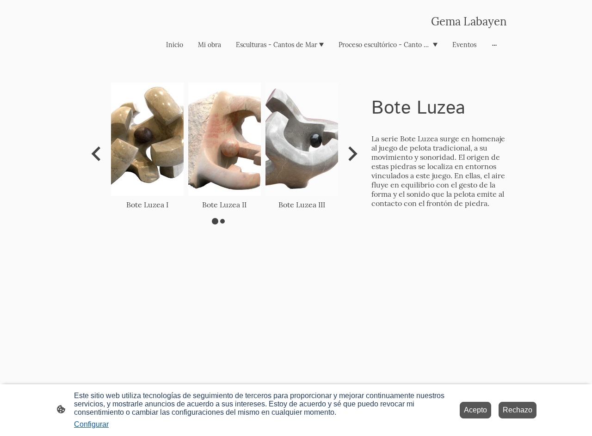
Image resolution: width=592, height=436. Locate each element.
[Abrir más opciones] (494, 44)
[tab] (215, 221)
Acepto (475, 410)
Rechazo (517, 410)
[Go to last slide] (97, 154)
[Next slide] (351, 154)
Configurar (91, 424)
